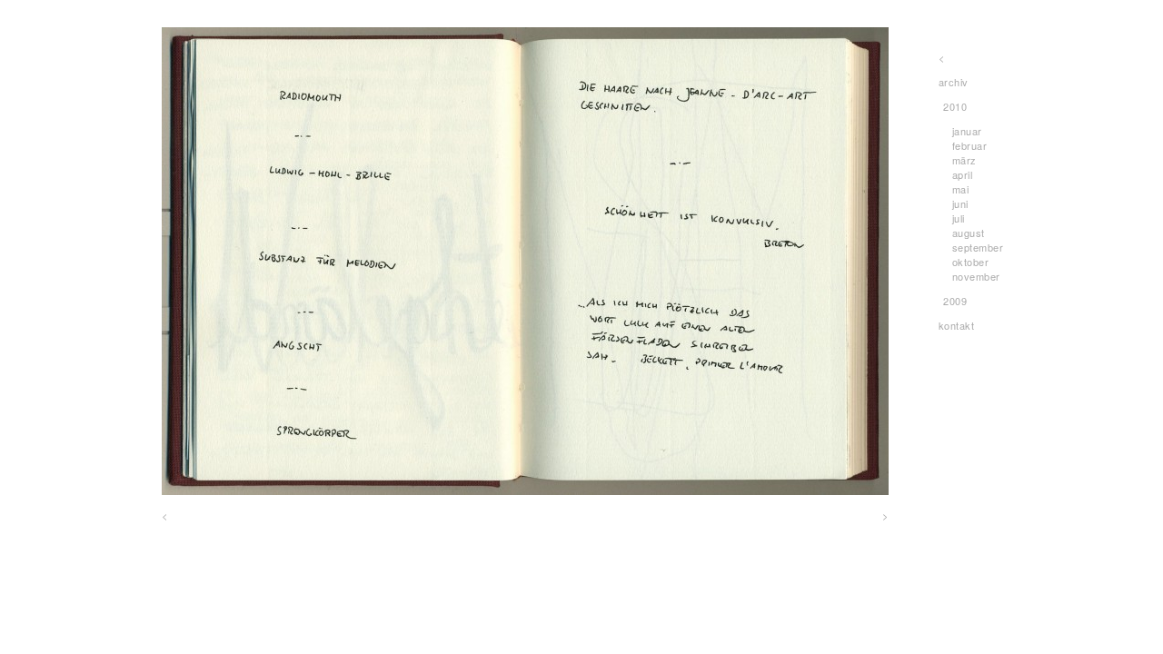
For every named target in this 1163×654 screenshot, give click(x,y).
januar (967, 131)
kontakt (957, 325)
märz (964, 160)
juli (958, 218)
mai (960, 189)
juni (960, 203)
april (962, 174)
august (968, 232)
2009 (955, 300)
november (976, 276)
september (978, 247)
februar (970, 145)
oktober (970, 261)
